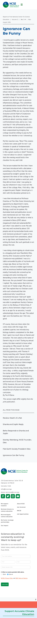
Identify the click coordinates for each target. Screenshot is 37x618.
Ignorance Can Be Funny (13, 455)
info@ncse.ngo (6, 489)
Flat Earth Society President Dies (16, 449)
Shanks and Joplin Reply (13, 424)
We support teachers (4, 505)
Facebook (3, 496)
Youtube (18, 496)
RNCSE (19, 510)
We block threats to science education (7, 510)
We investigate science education (6, 515)
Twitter (8, 496)
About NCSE (21, 504)
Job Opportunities (23, 514)
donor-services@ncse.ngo (10, 492)
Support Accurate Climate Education (19, 613)
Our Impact (4, 525)
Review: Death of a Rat (12, 418)
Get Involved (21, 507)
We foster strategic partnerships (7, 521)
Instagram (13, 496)
